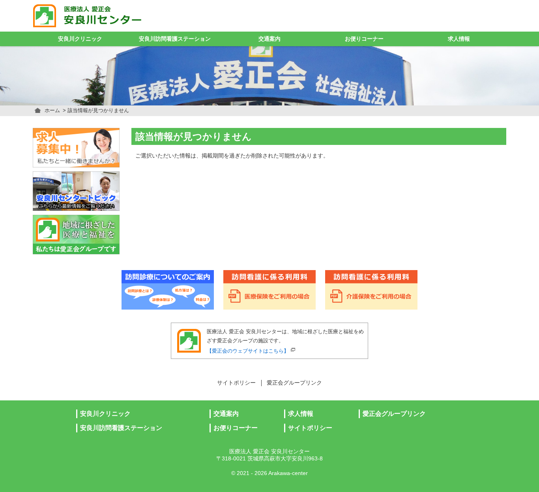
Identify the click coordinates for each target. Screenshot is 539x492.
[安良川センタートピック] (76, 191)
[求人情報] (76, 147)
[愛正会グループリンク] (76, 234)
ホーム (52, 110)
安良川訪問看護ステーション (175, 39)
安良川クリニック (80, 39)
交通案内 (269, 39)
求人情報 (459, 39)
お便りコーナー (364, 39)
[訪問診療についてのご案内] (168, 290)
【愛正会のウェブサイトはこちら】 (248, 351)
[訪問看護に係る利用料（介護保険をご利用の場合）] (371, 290)
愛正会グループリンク (294, 383)
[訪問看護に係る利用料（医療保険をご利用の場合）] (269, 290)
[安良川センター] (105, 16)
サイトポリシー (236, 383)
